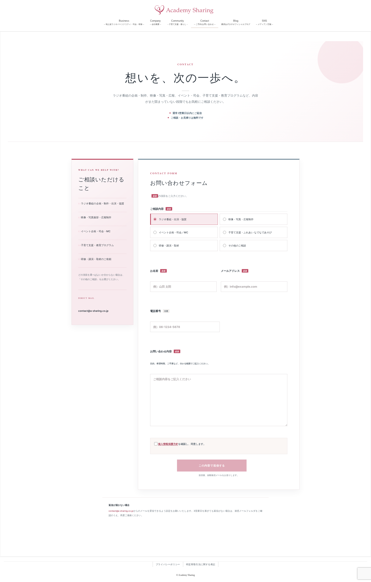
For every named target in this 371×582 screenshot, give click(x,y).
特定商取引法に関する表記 (200, 564)
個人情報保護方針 (168, 443)
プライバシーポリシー (168, 564)
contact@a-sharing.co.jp (93, 310)
